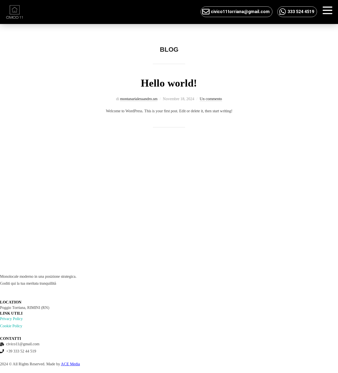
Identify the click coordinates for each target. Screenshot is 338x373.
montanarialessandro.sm (138, 99)
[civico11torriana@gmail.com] (206, 11)
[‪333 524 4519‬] (282, 11)
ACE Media (70, 364)
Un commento (211, 99)
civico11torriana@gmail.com (240, 11)
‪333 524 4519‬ (301, 11)
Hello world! (169, 83)
